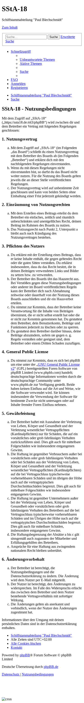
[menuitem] (37, 59)
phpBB (25, 655)
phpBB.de (51, 667)
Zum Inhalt (9, 27)
